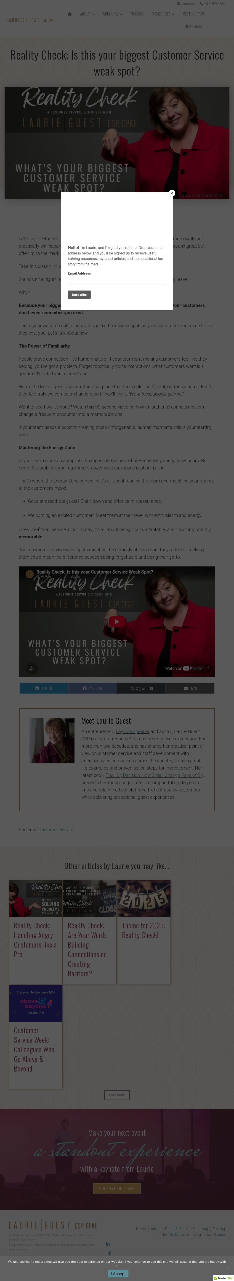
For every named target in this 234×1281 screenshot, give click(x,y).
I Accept (118, 1273)
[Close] (171, 193)
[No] (228, 1268)
